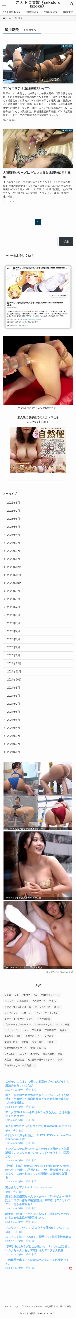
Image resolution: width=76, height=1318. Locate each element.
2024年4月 (13, 727)
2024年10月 (14, 679)
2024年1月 (13, 752)
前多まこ (64, 1030)
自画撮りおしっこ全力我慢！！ (19, 1065)
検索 (66, 241)
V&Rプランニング (50, 995)
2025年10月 (14, 583)
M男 (17, 995)
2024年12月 (14, 663)
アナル (52, 1001)
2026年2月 (13, 550)
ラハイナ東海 (62, 1024)
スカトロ (26, 1013)
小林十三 (51, 1042)
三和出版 (36, 1030)
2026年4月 (13, 534)
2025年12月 (14, 567)
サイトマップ (11, 1306)
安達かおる (37, 1042)
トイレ (37, 1013)
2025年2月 (13, 647)
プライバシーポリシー (31, 1306)
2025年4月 (13, 631)
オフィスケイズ (42, 1007)
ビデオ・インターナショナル (18, 1018)
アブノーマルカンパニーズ (17, 1007)
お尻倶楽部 (22, 1001)
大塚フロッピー (33, 1036)
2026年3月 (13, 542)
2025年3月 (13, 639)
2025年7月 (13, 607)
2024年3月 (13, 735)
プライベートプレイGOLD (17, 1024)
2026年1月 (13, 559)
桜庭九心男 (48, 1053)
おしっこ (8, 1001)
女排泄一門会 (11, 1042)
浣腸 (60, 1053)
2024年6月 (13, 711)
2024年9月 (13, 687)
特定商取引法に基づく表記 (58, 1306)
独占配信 (19, 1059)
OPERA (26, 995)
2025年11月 (14, 575)
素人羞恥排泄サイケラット (41, 1059)
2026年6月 (13, 518)
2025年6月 (13, 615)
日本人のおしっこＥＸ (15, 1053)
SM (35, 995)
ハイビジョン (51, 1013)
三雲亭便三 (50, 1030)
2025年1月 (13, 655)
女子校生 (49, 1036)
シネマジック (11, 1013)
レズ (26, 1030)
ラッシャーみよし (43, 1024)
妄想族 (25, 1042)
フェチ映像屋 (43, 1018)
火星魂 (7, 1059)
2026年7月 (13, 510)
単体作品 (8, 1036)
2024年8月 (13, 695)
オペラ (57, 1007)
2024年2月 (13, 744)
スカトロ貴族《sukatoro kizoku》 (38, 4)
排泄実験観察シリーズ (15, 1048)
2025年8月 (13, 599)
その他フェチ (38, 1001)
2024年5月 (13, 719)
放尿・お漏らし (38, 1048)
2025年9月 (13, 591)
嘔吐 (19, 1036)
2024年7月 (13, 703)
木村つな (34, 1053)
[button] (72, 4)
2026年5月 (13, 526)
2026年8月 (13, 502)
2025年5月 (13, 623)
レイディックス (12, 1030)
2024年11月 (14, 671)
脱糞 (60, 1059)
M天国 (7, 995)
